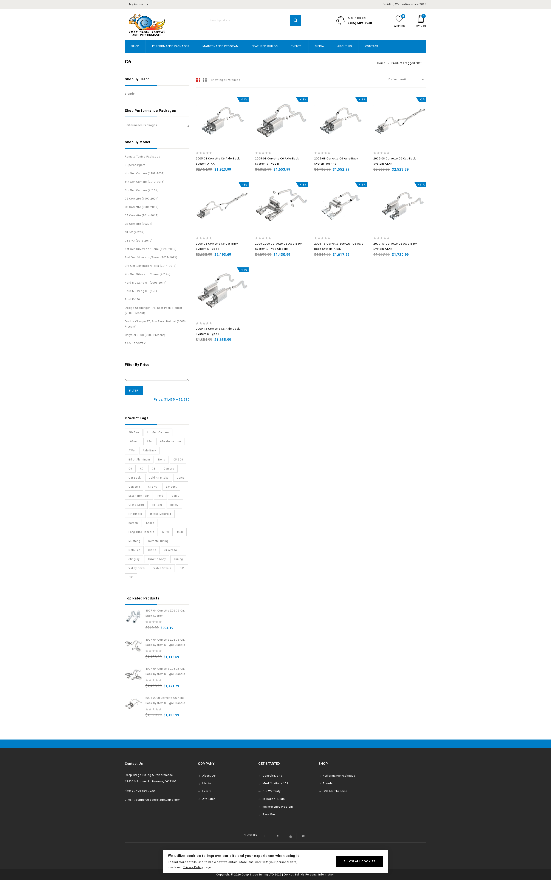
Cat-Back (134, 477)
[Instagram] (304, 836)
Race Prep (270, 814)
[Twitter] (278, 836)
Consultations (272, 775)
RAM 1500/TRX (135, 343)
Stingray (133, 559)
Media (319, 46)
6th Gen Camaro (158, 432)
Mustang (134, 541)
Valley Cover (136, 568)
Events (296, 46)
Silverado (170, 550)
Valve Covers (162, 568)
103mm (133, 441)
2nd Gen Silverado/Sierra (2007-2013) (151, 257)
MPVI (165, 532)
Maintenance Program (220, 46)
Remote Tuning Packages (142, 156)
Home (381, 63)
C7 (142, 468)
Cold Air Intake (159, 477)
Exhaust (171, 486)
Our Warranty (272, 791)
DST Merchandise (335, 791)
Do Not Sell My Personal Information (309, 874)
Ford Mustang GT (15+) (141, 291)
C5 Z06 (178, 459)
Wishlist (399, 25)
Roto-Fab (134, 550)
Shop (135, 46)
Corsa (181, 477)
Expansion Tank (138, 495)
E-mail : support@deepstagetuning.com (153, 799)
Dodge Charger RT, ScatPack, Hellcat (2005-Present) (155, 324)
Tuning (178, 559)
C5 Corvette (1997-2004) (141, 198)
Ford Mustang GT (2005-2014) (146, 282)
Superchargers (135, 165)
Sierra (152, 550)
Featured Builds (265, 46)
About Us (344, 46)
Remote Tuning (158, 541)
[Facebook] (265, 836)
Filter (133, 390)
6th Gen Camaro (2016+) (142, 190)
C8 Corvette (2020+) (138, 223)
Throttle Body (157, 559)
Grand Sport (136, 504)
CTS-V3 (153, 486)
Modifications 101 (275, 783)
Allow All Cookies (360, 861)
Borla (161, 459)
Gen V (176, 495)
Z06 (182, 568)
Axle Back (149, 450)
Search (295, 20)
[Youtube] (291, 836)
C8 (154, 468)
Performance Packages (170, 46)
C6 (130, 468)
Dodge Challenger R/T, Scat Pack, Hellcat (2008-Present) (153, 310)
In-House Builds (274, 798)
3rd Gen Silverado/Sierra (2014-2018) (151, 265)
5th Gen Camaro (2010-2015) (145, 181)
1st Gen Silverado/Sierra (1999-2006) (150, 249)
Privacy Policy (193, 867)
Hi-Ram (157, 504)
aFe (149, 441)
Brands (130, 93)
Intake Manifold (160, 513)
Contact (372, 46)
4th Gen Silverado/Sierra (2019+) (147, 274)
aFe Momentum (170, 441)
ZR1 (131, 577)
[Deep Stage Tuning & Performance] (146, 25)
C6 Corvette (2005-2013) (141, 207)
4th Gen (133, 432)
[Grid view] (198, 80)
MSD (180, 532)
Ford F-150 (132, 299)
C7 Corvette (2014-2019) (141, 215)
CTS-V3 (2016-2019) (138, 240)
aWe (131, 450)
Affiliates (208, 798)
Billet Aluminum (139, 459)
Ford (160, 495)
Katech (133, 522)
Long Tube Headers (141, 532)
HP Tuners (135, 513)
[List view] (205, 80)
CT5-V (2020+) (134, 232)
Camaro (169, 468)
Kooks (150, 522)
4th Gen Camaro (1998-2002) (145, 173)
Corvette (134, 486)
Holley (174, 504)
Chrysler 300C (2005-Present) (145, 335)
